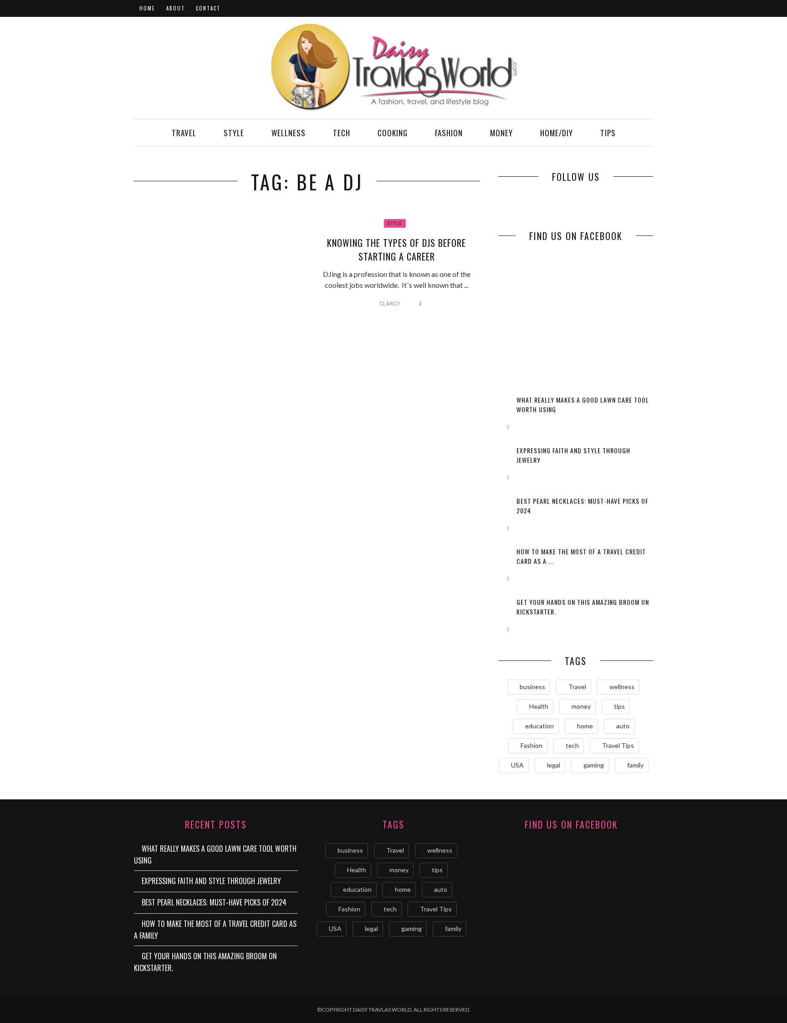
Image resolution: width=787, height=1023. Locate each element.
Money (501, 132)
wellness (621, 687)
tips (619, 706)
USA (517, 765)
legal (553, 765)
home (585, 726)
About (175, 8)
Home (147, 8)
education (539, 726)
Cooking (393, 132)
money (581, 706)
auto (622, 726)
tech (572, 745)
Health (538, 706)
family (635, 765)
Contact (208, 8)
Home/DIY (556, 132)
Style (234, 132)
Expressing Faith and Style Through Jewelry (211, 880)
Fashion (449, 132)
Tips (608, 132)
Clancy (390, 303)
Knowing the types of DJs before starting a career (396, 249)
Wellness (288, 132)
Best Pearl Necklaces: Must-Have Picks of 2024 (214, 902)
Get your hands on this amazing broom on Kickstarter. (205, 962)
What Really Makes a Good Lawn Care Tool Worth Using (215, 854)
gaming (593, 765)
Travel (184, 132)
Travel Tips (618, 745)
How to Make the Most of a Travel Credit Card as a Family (215, 929)
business (532, 687)
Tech (341, 132)
